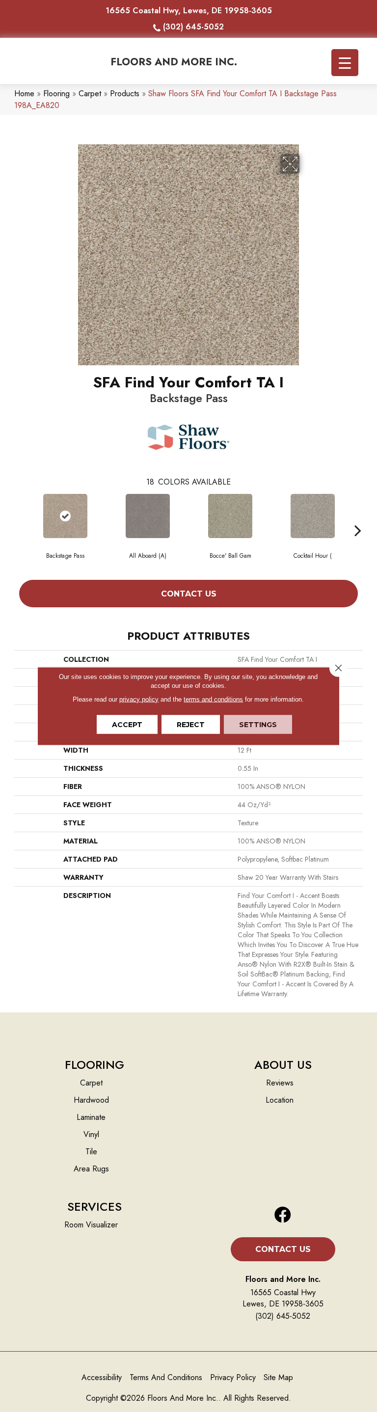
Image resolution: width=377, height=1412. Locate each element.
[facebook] (282, 1215)
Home (24, 93)
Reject (191, 724)
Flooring (56, 93)
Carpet (90, 93)
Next (357, 515)
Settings (258, 724)
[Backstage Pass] (65, 516)
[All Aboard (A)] (148, 516)
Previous (19, 515)
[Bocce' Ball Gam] (230, 516)
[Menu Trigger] (344, 62)
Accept (127, 724)
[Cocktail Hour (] (312, 516)
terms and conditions (213, 699)
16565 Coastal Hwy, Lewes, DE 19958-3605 (189, 10)
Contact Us (188, 593)
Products (124, 93)
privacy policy (139, 699)
